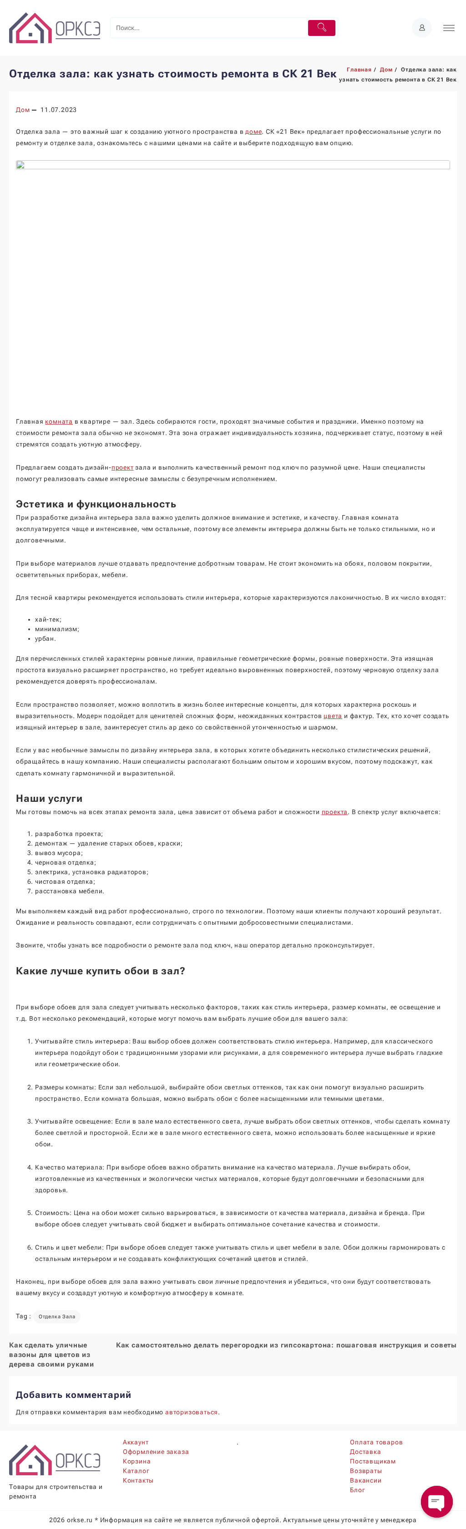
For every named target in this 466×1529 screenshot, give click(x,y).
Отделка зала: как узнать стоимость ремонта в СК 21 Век (173, 73)
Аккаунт (136, 1442)
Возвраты (366, 1470)
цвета (333, 715)
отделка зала (57, 1317)
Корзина (137, 1461)
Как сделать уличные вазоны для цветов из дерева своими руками (51, 1354)
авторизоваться (191, 1412)
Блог (357, 1490)
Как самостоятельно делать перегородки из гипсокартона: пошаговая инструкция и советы (286, 1345)
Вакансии (365, 1480)
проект (122, 467)
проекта (335, 811)
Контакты (138, 1480)
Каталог (136, 1470)
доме (253, 131)
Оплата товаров (376, 1442)
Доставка (365, 1451)
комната (59, 421)
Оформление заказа (156, 1451)
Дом (23, 109)
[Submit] (321, 28)
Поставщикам (373, 1461)
